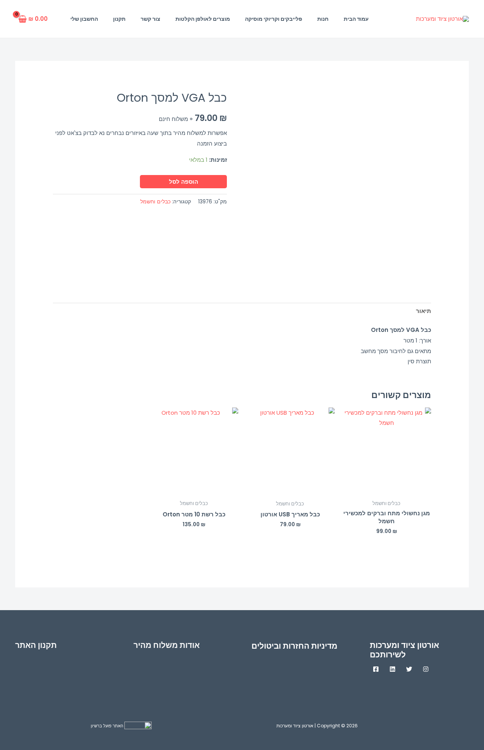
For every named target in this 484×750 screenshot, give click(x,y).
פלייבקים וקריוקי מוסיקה (273, 19)
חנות (323, 19)
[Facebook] (376, 669)
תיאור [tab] (423, 311)
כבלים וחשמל (155, 201)
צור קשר (150, 19)
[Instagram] (426, 669)
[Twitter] (409, 669)
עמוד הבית (356, 19)
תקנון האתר (36, 645)
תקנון (119, 19)
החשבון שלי (84, 19)
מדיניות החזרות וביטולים (294, 645)
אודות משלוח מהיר (166, 645)
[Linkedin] (392, 669)
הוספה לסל (183, 182)
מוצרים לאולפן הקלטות (202, 19)
